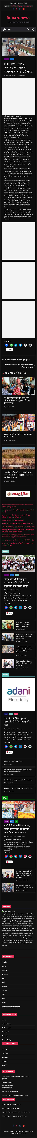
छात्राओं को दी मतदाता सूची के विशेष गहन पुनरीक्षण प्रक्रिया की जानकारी (19, 365)
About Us (5, 1036)
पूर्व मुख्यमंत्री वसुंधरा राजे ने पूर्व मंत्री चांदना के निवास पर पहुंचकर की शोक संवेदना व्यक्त (17, 400)
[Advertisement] (18, 96)
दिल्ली (3, 982)
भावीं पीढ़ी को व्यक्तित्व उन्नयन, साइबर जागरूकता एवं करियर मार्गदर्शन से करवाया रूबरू (17, 829)
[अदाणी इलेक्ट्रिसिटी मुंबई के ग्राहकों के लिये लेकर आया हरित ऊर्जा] (18, 694)
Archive (4, 1049)
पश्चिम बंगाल (5, 974)
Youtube (5, 1057)
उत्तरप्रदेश (4, 970)
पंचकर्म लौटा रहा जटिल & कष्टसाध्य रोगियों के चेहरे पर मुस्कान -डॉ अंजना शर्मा (23, 624)
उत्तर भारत (4, 990)
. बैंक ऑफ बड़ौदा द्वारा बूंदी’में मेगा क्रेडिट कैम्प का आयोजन (18, 780)
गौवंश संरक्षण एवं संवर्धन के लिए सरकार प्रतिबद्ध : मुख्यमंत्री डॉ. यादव (18, 526)
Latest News (6, 1024)
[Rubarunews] (4, 29)
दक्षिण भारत (4, 986)
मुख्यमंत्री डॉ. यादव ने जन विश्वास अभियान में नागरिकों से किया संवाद (18, 540)
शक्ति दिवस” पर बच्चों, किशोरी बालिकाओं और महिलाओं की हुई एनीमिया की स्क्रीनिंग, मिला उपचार (24, 650)
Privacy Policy (6, 1040)
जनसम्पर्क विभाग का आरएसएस (11, 1007)
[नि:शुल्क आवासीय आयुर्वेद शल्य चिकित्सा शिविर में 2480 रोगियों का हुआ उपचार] (8, 664)
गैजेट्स (6, 714)
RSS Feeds (5, 1053)
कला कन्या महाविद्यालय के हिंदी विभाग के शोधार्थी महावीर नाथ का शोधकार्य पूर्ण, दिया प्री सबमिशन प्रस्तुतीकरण (24, 874)
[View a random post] (32, 29)
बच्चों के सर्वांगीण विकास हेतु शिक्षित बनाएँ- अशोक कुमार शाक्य (24, 886)
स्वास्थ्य (17, 575)
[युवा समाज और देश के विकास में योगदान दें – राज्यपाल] (18, 415)
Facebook (5, 1061)
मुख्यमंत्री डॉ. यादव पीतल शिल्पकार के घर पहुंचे (13, 520)
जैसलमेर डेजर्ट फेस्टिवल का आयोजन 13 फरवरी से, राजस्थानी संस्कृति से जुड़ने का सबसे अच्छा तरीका (18, 475)
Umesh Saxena (18, 729)
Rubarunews (18, 17)
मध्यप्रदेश (4, 962)
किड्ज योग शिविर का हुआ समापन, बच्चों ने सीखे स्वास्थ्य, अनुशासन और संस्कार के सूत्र (16, 582)
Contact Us (5, 1032)
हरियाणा (4, 1002)
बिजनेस (10, 714)
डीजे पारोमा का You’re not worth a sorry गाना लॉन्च (18, 788)
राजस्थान (12, 59)
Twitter (4, 1065)
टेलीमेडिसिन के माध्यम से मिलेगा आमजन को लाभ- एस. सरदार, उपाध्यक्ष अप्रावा (24, 637)
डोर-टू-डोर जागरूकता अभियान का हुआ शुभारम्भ (17, 359)
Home (4, 1020)
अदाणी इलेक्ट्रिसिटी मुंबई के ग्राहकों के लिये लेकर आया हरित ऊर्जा (17, 722)
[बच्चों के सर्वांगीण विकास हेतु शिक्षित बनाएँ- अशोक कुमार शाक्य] (8, 888)
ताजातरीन (6, 59)
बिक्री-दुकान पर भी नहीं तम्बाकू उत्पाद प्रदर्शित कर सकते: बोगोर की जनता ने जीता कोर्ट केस (18, 771)
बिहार (3, 978)
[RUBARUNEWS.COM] (8, 911)
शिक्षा (16, 821)
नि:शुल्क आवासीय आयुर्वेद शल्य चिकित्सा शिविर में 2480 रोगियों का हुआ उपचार (24, 663)
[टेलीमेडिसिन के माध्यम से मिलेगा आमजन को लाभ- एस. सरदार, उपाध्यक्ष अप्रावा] (8, 638)
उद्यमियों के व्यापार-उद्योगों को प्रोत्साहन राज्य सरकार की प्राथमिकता (18, 523)
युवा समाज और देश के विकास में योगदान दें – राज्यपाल (18, 435)
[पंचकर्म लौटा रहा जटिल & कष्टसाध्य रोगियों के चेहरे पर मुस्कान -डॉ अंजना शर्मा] (8, 625)
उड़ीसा (3, 994)
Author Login (6, 1028)
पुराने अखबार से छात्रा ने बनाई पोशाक (13, 761)
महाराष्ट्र (15, 714)
